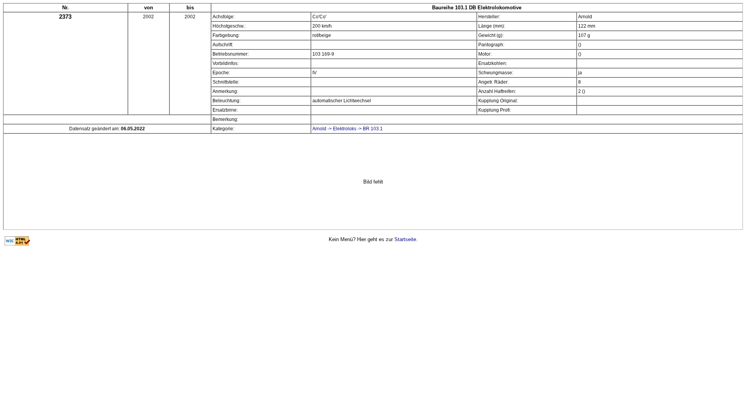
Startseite (405, 239)
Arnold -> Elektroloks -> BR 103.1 (347, 128)
